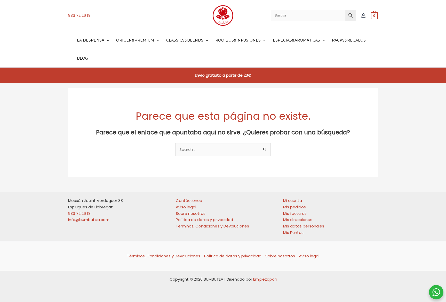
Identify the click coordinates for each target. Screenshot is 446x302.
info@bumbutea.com (88, 219)
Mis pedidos (294, 207)
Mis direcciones (297, 219)
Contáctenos (189, 200)
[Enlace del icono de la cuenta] (363, 15)
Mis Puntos (293, 232)
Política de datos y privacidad (204, 219)
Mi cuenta (292, 200)
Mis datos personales (303, 226)
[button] (106, 40)
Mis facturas (295, 213)
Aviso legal (186, 207)
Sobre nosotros (190, 213)
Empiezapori (265, 279)
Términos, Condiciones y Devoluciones (212, 226)
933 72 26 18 (79, 15)
